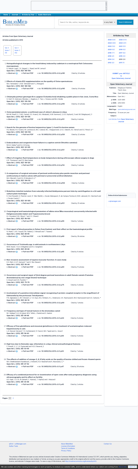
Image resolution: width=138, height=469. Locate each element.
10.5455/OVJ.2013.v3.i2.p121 (52, 150)
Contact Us (108, 444)
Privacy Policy (66, 451)
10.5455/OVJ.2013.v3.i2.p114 (52, 165)
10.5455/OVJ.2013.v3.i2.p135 (53, 104)
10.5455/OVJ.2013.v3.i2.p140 (53, 89)
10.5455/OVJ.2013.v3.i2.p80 (52, 267)
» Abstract (11, 73)
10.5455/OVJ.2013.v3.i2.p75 (52, 285)
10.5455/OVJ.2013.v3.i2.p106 (53, 183)
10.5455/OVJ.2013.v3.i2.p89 (52, 236)
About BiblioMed (67, 444)
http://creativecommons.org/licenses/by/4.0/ (80, 461)
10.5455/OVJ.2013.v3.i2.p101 (52, 203)
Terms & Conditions (68, 448)
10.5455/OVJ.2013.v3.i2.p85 (52, 252)
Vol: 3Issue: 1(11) (7, 50)
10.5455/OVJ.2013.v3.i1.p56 (52, 336)
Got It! (132, 467)
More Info (122, 467)
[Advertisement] (121, 156)
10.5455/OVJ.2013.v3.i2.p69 (52, 303)
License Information (68, 446)
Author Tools (13, 446)
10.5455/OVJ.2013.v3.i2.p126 (53, 134)
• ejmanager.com (114, 201)
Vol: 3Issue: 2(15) (17, 50)
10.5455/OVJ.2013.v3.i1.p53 (52, 351)
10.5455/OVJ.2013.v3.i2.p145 (53, 73)
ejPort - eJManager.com (17, 444)
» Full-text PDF (27, 73)
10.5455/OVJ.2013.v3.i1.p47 (52, 366)
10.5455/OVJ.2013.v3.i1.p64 (52, 318)
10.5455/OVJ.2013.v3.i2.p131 (52, 119)
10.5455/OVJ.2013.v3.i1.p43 (52, 384)
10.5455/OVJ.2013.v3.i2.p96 (52, 221)
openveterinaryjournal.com (126, 109)
